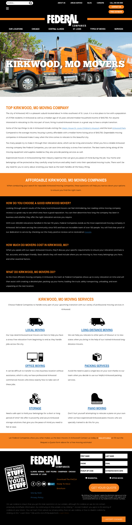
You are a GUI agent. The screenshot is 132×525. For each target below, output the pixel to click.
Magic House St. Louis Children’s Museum (81, 128)
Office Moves (117, 478)
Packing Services (97, 365)
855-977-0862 (105, 438)
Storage (35, 408)
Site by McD (36, 493)
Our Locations (16, 28)
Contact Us (116, 7)
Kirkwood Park (119, 128)
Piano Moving (97, 408)
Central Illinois (56, 28)
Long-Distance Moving (97, 330)
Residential (92, 478)
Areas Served (76, 3)
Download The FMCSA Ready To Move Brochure (67, 484)
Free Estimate (116, 11)
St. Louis (77, 28)
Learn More (64, 513)
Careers (100, 3)
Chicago (35, 28)
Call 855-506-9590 (116, 3)
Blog (89, 3)
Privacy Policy (37, 497)
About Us (61, 3)
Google (88, 232)
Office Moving (35, 365)
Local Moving (35, 330)
